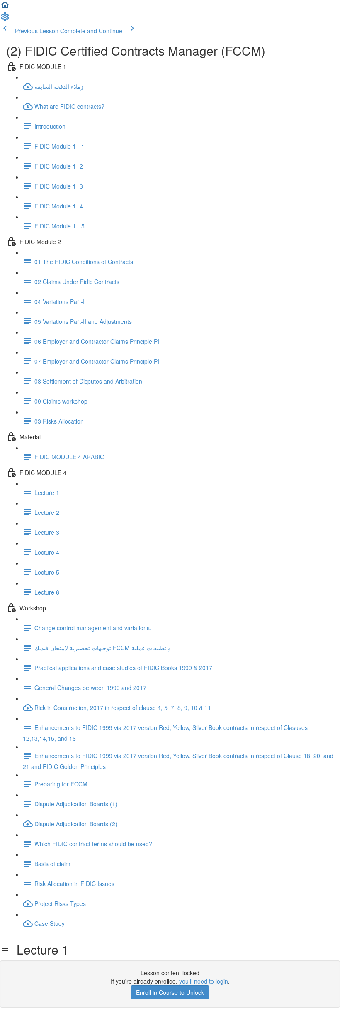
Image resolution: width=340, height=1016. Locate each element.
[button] (5, 7)
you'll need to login (203, 981)
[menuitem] (5, 19)
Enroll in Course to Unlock (170, 992)
